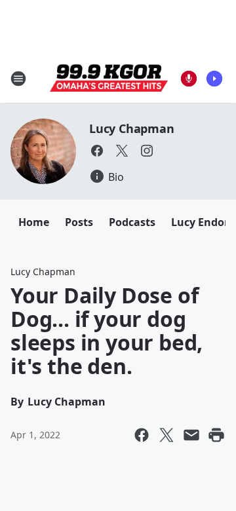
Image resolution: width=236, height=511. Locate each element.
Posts (79, 222)
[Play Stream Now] (214, 78)
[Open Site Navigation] (18, 78)
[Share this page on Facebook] (141, 435)
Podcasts (132, 222)
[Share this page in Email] (191, 435)
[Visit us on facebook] (97, 151)
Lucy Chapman (131, 128)
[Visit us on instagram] (147, 151)
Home (33, 222)
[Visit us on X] (122, 151)
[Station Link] (109, 79)
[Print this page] (216, 435)
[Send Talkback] (189, 78)
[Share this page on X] (166, 435)
